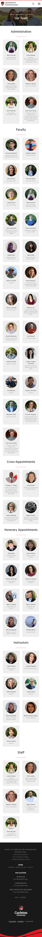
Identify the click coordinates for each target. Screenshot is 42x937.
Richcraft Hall (20, 852)
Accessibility (21, 921)
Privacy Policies (12, 921)
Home (11, 14)
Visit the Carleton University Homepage (21, 912)
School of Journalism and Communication (21, 849)
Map (16, 897)
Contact (23, 897)
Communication (20, 14)
